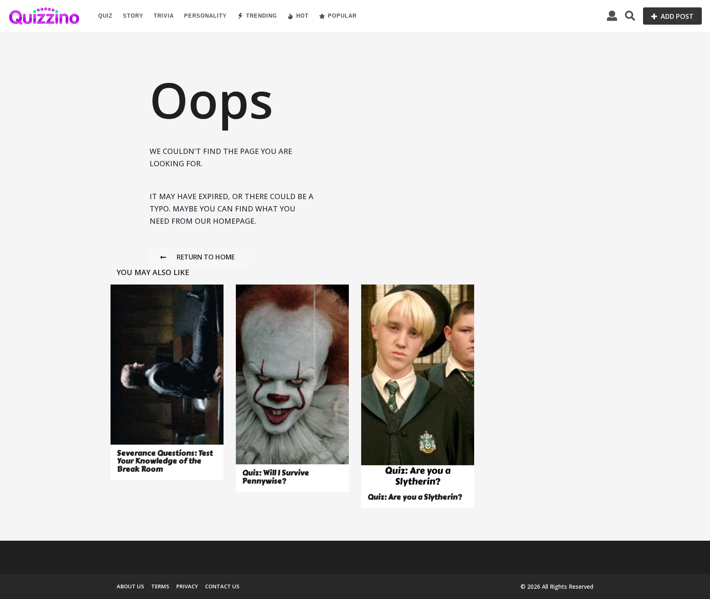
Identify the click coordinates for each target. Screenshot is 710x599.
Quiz (105, 16)
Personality (205, 16)
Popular (342, 16)
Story (133, 16)
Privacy (187, 586)
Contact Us (222, 586)
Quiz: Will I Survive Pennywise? (275, 477)
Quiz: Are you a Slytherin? (415, 497)
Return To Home (206, 257)
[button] (612, 16)
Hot (302, 16)
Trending (261, 16)
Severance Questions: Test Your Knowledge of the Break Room (165, 461)
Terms (160, 586)
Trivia (164, 16)
